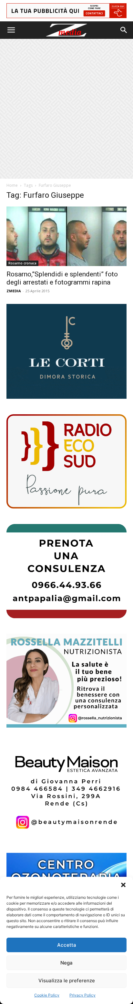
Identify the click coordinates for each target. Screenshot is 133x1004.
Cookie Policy (46, 995)
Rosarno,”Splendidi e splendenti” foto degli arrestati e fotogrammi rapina (62, 278)
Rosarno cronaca (22, 263)
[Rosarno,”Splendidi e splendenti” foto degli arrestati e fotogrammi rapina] (66, 236)
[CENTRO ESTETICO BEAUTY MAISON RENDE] (66, 790)
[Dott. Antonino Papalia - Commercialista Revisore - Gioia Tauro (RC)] (66, 571)
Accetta (66, 945)
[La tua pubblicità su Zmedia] (66, 10)
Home (12, 185)
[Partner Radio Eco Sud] (66, 461)
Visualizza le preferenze (66, 980)
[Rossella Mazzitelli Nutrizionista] (66, 681)
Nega (66, 963)
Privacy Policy (82, 995)
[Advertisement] (66, 108)
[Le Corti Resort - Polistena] (66, 351)
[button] (123, 885)
